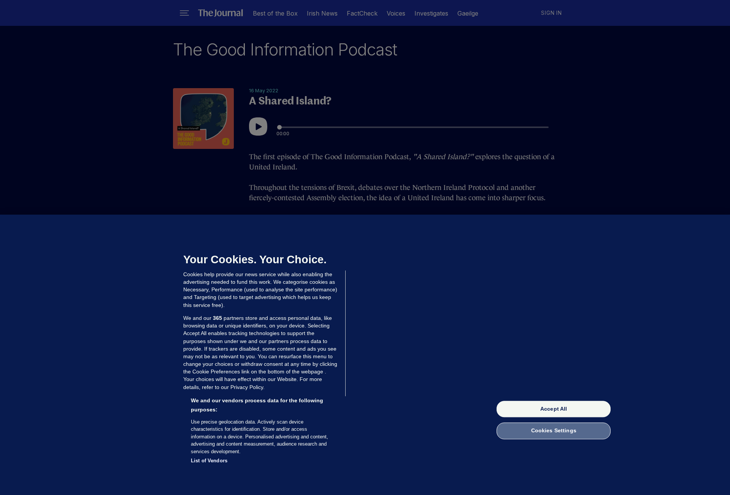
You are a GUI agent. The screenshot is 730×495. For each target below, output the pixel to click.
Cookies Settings (553, 431)
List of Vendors (209, 460)
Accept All (553, 409)
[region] (365, 355)
